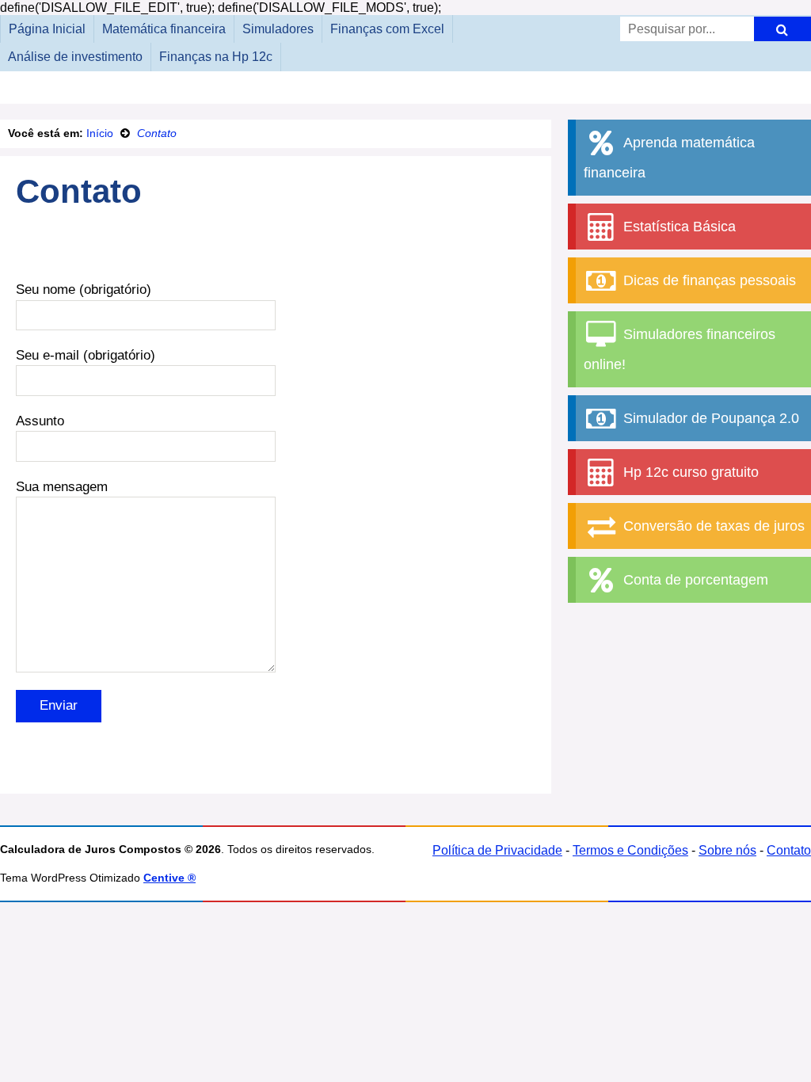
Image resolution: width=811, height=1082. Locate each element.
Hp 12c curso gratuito (689, 472)
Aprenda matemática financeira (669, 158)
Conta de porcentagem (693, 580)
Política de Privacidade (497, 850)
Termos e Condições (630, 850)
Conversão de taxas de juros (712, 526)
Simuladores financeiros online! (679, 349)
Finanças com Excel (387, 29)
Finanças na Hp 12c (215, 56)
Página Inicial (47, 29)
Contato (789, 850)
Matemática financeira (164, 29)
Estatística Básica (677, 226)
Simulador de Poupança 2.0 (709, 418)
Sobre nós (727, 850)
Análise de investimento (75, 56)
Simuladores (278, 29)
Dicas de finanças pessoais (707, 280)
